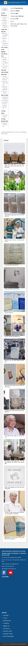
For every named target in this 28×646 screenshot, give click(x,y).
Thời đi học (5, 100)
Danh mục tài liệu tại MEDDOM (4, 88)
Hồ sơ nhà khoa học (17, 132)
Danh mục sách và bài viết (5, 83)
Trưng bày (6, 623)
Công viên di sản (7, 633)
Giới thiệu (6, 615)
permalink (5, 133)
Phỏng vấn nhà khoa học (4, 124)
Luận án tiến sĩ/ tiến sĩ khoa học (5, 43)
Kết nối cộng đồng (8, 636)
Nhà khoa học (7, 620)
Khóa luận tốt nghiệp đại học (4, 35)
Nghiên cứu (6, 626)
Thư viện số (6, 628)
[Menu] (2, 2)
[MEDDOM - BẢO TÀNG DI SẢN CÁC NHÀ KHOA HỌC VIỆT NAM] (15, 2)
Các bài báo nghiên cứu (5, 63)
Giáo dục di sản (7, 631)
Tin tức (5, 618)
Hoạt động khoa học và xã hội (5, 103)
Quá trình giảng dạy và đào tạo (5, 25)
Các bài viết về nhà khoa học (5, 78)
